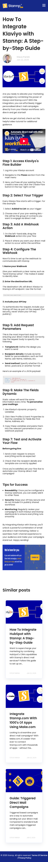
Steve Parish (23, 56)
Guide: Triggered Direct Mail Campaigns (23, 802)
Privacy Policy (24, 858)
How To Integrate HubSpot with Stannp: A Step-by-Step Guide (23, 636)
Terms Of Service (39, 855)
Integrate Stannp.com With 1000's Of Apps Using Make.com (23, 720)
